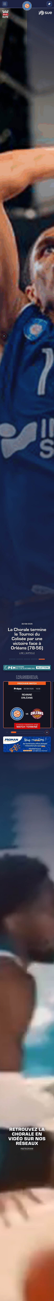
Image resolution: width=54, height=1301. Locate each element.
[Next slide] (50, 336)
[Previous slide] (4, 336)
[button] (4, 4)
